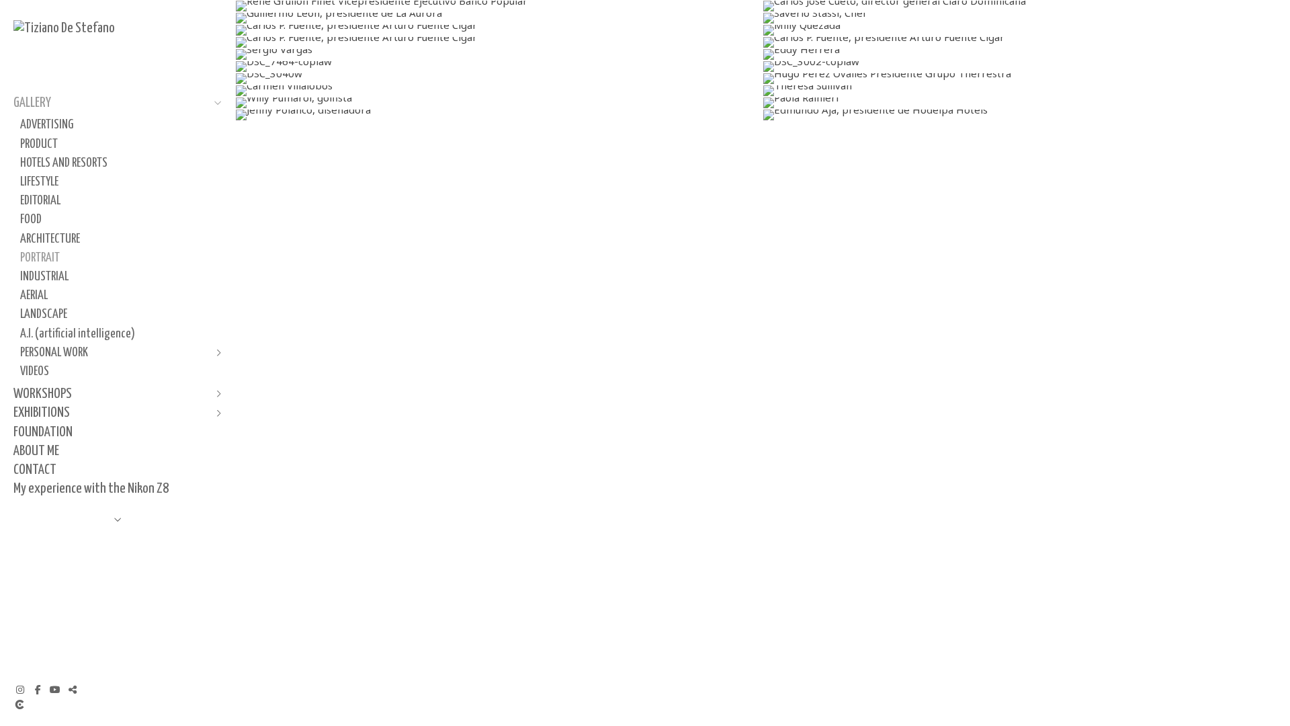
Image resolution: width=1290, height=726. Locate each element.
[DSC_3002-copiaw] (1026, 66)
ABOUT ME (36, 451)
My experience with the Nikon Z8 (91, 488)
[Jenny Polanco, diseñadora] (499, 115)
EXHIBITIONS (41, 412)
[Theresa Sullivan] (1026, 90)
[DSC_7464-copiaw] (499, 66)
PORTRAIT (40, 257)
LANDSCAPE (43, 314)
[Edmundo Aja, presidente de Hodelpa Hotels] (1026, 115)
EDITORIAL (40, 200)
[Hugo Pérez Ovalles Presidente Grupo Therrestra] (1026, 78)
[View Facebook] (37, 689)
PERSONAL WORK (54, 352)
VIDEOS (34, 371)
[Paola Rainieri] (1026, 102)
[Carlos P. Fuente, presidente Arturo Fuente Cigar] (499, 30)
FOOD (31, 219)
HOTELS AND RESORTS (64, 163)
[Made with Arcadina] (100, 704)
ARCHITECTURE (50, 239)
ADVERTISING (46, 124)
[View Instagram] (20, 689)
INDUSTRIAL (44, 276)
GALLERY (32, 103)
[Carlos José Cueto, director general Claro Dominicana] (1026, 6)
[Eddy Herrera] (1026, 54)
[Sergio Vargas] (499, 54)
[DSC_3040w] (499, 78)
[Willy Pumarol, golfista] (499, 102)
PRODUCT (39, 144)
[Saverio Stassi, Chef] (1026, 18)
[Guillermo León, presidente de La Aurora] (499, 18)
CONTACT (34, 470)
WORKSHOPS (42, 394)
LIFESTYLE (39, 181)
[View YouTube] (55, 689)
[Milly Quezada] (1026, 30)
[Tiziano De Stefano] (64, 28)
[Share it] (72, 689)
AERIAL (34, 295)
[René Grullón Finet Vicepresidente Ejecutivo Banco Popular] (499, 6)
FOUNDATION (43, 432)
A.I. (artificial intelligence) (77, 333)
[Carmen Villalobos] (499, 90)
